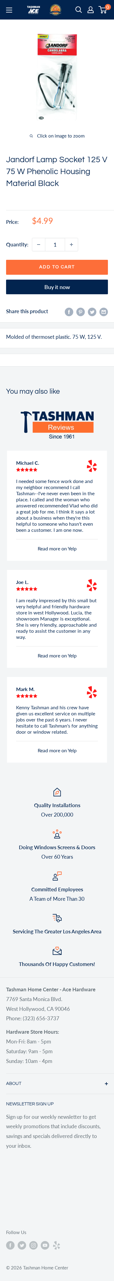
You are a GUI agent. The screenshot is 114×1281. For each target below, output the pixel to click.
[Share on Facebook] (69, 311)
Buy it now (57, 287)
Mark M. (25, 689)
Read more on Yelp (57, 548)
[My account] (91, 9)
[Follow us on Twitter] (22, 1245)
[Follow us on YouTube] (45, 1245)
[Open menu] (9, 10)
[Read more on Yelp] (92, 466)
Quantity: (17, 244)
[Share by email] (103, 311)
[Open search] (78, 9)
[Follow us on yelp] (56, 1245)
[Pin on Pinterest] (80, 311)
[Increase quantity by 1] (71, 244)
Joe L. (22, 582)
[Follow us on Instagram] (33, 1245)
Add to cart (57, 267)
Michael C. (27, 463)
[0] (103, 9)
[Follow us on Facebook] (10, 1245)
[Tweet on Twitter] (92, 311)
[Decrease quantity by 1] (38, 244)
